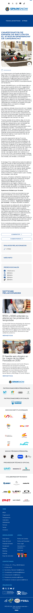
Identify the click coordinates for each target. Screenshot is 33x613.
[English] (22, 554)
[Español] (19, 554)
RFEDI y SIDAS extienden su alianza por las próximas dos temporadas (16, 318)
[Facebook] (9, 4)
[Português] (25, 556)
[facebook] (3, 588)
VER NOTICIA (8, 335)
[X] (12, 4)
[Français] (19, 556)
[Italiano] (22, 556)
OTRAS (24, 21)
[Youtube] (20, 4)
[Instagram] (16, 4)
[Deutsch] (25, 554)
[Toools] (16, 610)
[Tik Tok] (24, 4)
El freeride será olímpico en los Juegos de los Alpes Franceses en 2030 (15, 358)
